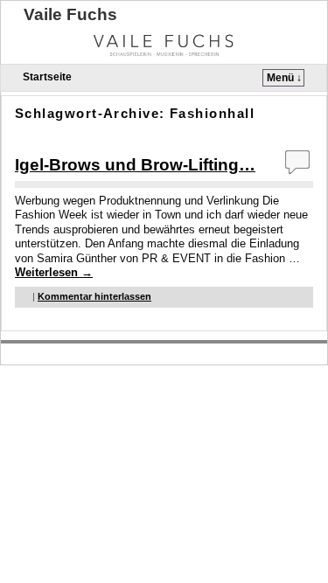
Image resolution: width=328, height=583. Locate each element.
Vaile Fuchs (70, 14)
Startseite (47, 77)
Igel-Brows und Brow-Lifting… (135, 165)
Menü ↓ (284, 78)
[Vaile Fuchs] (164, 43)
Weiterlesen (54, 272)
